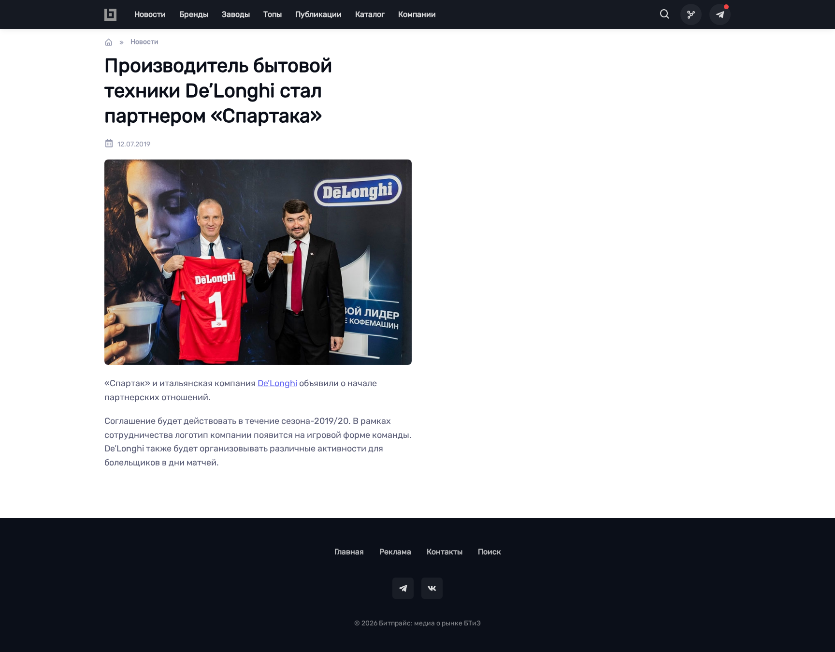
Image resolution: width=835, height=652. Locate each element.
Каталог (370, 14)
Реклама (395, 551)
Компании (417, 14)
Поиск (489, 551)
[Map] (691, 14)
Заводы (236, 14)
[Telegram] (720, 14)
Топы (272, 14)
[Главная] (108, 42)
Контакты (444, 551)
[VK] (432, 588)
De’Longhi (277, 383)
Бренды (193, 14)
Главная (349, 551)
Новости (150, 14)
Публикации (318, 14)
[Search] (665, 14)
